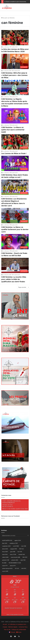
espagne (13, 548)
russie (5, 565)
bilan (4, 543)
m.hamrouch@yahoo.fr (8, 502)
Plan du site (7, 629)
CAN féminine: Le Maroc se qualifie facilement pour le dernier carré (14, 229)
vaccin (5, 571)
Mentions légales (12, 627)
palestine (5, 560)
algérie (17, 540)
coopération (6, 546)
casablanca (14, 543)
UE (17, 568)
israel (5, 554)
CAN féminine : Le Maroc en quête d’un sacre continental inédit (12, 129)
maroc (13, 554)
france (5, 551)
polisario (14, 560)
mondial (21, 554)
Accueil (4, 18)
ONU (24, 557)
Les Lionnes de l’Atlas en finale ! (13, 153)
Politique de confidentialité (19, 629)
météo (5, 557)
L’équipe (5, 627)
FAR (21, 548)
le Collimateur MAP (7, 70)
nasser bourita (15, 557)
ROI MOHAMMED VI (15, 562)
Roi (4, 562)
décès (5, 548)
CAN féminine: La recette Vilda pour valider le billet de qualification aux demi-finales (13, 279)
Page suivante (22, 287)
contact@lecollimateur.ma (13, 501)
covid (16, 546)
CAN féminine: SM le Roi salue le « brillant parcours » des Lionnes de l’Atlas (14, 75)
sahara (13, 565)
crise (23, 546)
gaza (12, 551)
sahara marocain (7, 568)
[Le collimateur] (6, 7)
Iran (20, 551)
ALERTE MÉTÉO (7, 540)
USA (23, 568)
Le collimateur (6, 47)
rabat (22, 560)
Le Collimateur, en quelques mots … (17, 624)
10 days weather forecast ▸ (15, 614)
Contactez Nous (23, 627)
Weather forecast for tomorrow (13, 608)
